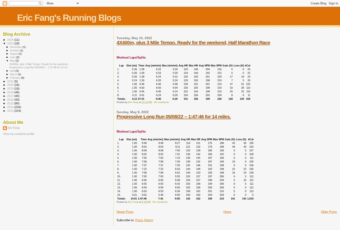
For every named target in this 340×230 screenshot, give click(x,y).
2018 (10, 92)
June (13, 57)
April (12, 70)
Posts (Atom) (144, 220)
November (16, 47)
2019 (10, 88)
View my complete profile (18, 134)
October (15, 50)
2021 (10, 81)
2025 (10, 39)
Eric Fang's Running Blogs (69, 18)
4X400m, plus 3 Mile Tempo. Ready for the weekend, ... (40, 64)
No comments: (162, 102)
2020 (10, 84)
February (15, 77)
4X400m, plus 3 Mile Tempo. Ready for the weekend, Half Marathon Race (193, 42)
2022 (10, 43)
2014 (10, 107)
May (12, 60)
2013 (10, 110)
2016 (10, 99)
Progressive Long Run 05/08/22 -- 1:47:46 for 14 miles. (174, 116)
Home (227, 212)
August (14, 53)
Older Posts (329, 212)
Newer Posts (125, 212)
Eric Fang (14, 128)
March (14, 74)
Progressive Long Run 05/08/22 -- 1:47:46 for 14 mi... (39, 67)
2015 (10, 103)
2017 (10, 95)
